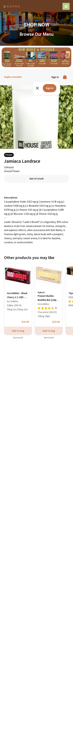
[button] (4, 57)
